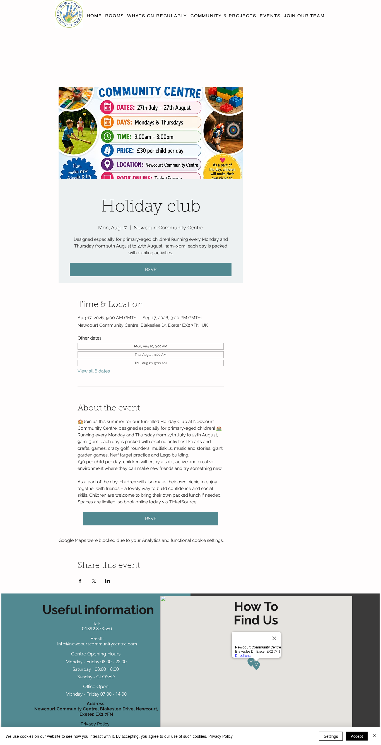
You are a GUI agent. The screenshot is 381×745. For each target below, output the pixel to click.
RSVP (150, 269)
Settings (331, 736)
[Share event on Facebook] (80, 581)
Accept (357, 736)
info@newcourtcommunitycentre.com (97, 644)
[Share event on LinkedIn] (107, 581)
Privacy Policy (220, 736)
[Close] (374, 736)
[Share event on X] (94, 581)
